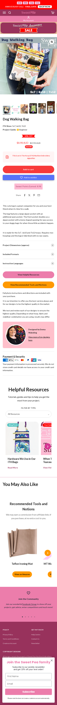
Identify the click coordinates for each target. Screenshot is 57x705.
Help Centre (35, 635)
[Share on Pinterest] (34, 195)
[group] (28, 28)
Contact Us (35, 639)
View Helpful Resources (28, 274)
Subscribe (28, 691)
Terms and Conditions (11, 639)
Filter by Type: (28, 408)
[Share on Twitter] (29, 195)
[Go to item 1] (7, 110)
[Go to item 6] (51, 107)
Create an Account (9, 643)
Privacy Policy (8, 635)
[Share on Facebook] (24, 195)
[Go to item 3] (24, 109)
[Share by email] (38, 195)
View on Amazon (22, 574)
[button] (28, 177)
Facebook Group (29, 604)
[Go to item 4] (33, 108)
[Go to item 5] (42, 108)
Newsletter (35, 643)
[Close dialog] (52, 660)
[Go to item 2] (15, 110)
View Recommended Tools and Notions (28, 285)
